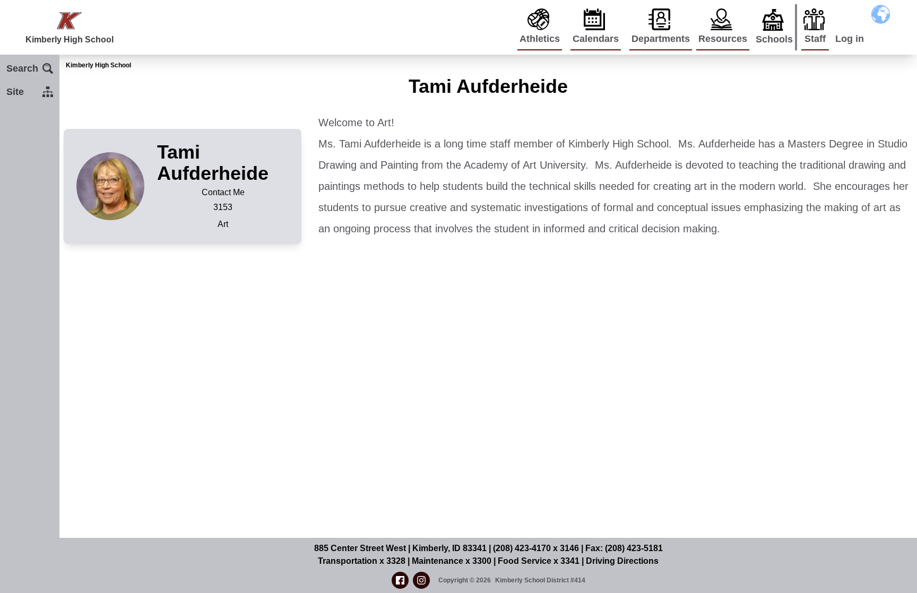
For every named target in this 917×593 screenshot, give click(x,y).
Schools (774, 39)
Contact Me (223, 192)
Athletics (540, 38)
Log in (849, 38)
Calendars (596, 38)
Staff (815, 38)
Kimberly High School (98, 65)
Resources (722, 38)
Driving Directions (622, 560)
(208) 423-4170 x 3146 (536, 548)
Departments (660, 38)
